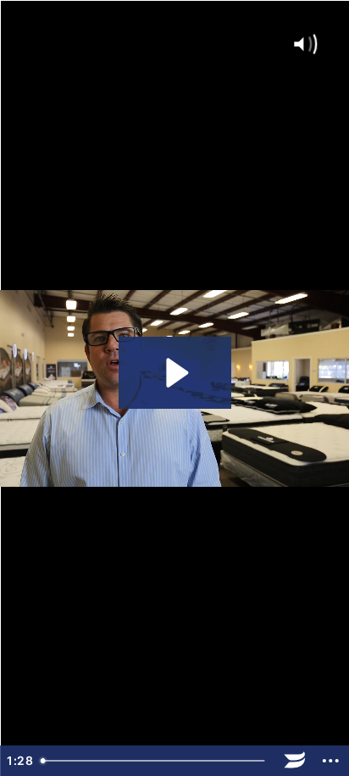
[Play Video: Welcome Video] (175, 373)
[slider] (155, 760)
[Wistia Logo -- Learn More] (295, 760)
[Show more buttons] (331, 760)
